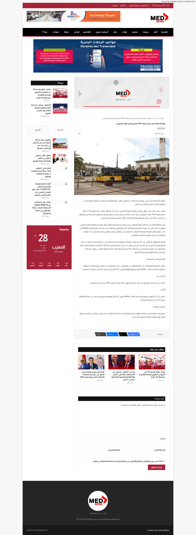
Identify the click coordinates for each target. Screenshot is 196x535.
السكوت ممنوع (102, 32)
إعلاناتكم (123, 5)
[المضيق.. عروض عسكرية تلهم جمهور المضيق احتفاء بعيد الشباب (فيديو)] (60, 109)
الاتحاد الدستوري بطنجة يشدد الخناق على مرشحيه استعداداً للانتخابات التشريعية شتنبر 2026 (92, 374)
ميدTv (44, 32)
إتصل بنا (115, 5)
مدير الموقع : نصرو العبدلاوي (139, 5)
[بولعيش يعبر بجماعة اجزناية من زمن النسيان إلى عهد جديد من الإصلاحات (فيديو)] (60, 143)
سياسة (146, 32)
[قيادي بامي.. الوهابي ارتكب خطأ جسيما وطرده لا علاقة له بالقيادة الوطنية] (60, 172)
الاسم (162, 439)
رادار (115, 32)
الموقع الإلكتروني (114, 450)
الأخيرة (37, 130)
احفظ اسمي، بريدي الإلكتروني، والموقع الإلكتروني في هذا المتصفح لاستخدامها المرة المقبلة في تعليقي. (127, 461)
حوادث (124, 32)
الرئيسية (164, 32)
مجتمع (135, 32)
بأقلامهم (87, 32)
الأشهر (60, 130)
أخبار (155, 32)
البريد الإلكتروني (159, 450)
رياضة (66, 32)
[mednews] (159, 18)
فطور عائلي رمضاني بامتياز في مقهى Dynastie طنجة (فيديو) (42, 158)
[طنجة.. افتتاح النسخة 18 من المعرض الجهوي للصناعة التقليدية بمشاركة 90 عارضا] (152, 362)
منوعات (56, 32)
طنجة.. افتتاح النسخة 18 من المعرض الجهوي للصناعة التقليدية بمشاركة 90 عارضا (152, 374)
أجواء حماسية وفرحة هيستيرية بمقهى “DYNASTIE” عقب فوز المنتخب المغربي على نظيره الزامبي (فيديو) (41, 189)
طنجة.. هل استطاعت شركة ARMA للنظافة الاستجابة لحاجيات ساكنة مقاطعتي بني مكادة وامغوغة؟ (41, 207)
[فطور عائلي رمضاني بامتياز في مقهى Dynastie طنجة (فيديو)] (60, 159)
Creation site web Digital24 (158, 530)
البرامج (76, 32)
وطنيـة (149, 118)
